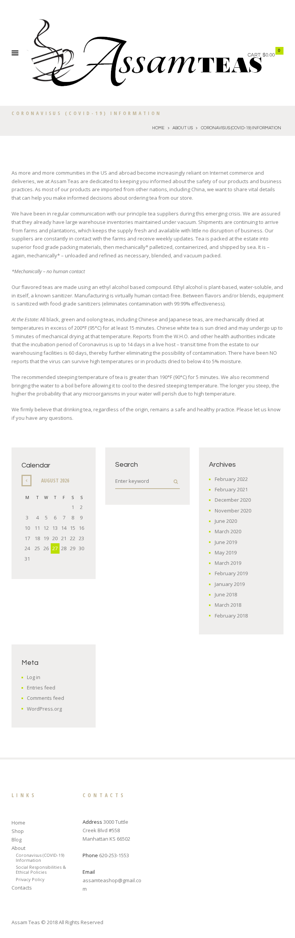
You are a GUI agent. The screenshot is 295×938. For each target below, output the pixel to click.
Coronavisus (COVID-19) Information (40, 857)
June (226, 520)
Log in (33, 677)
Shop (18, 831)
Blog (17, 839)
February (231, 479)
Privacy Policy (30, 879)
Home (158, 128)
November (233, 510)
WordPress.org (44, 708)
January (230, 584)
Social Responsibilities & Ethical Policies (41, 869)
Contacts (22, 887)
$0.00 (268, 55)
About (18, 848)
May (226, 552)
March (228, 531)
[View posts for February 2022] (26, 480)
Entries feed (41, 687)
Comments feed (45, 697)
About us (182, 128)
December (233, 499)
